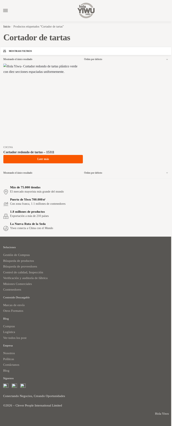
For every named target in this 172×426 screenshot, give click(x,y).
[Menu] (9, 11)
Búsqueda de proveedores (20, 266)
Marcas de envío (14, 305)
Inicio (6, 26)
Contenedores (12, 289)
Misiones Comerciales (17, 284)
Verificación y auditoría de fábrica (25, 278)
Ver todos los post (14, 337)
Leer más (43, 159)
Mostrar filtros (20, 51)
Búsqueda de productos (18, 260)
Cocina (8, 147)
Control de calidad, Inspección (23, 272)
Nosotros (9, 353)
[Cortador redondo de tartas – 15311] (43, 103)
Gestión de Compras (16, 255)
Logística (9, 332)
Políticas (8, 359)
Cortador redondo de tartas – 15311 (28, 152)
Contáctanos (11, 364)
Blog (6, 370)
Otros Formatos (13, 310)
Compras (9, 326)
